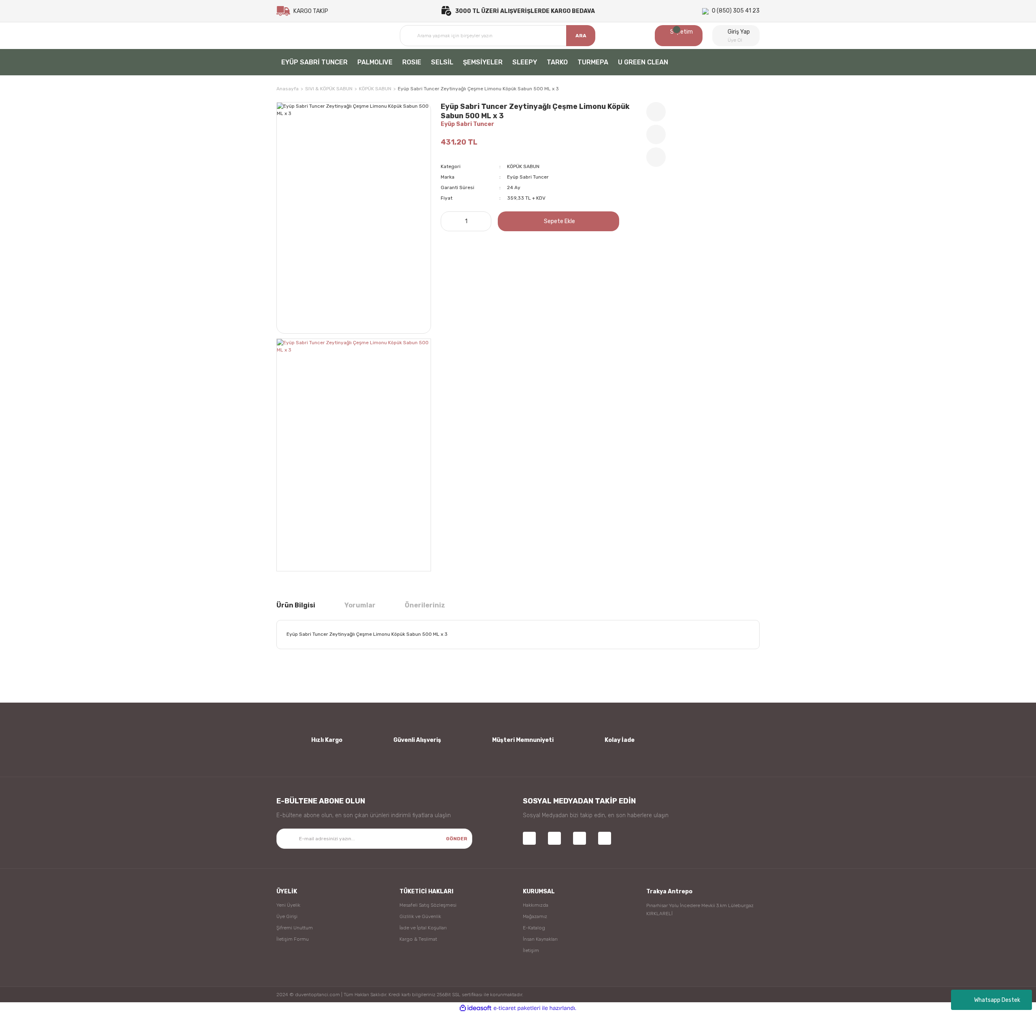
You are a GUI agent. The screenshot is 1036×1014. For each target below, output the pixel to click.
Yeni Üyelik (288, 905)
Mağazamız (535, 916)
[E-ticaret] (517, 1008)
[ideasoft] (475, 1008)
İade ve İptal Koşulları (423, 928)
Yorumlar (360, 605)
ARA (580, 35)
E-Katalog (534, 928)
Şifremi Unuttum (294, 928)
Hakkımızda (535, 905)
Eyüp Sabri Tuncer (467, 124)
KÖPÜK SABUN (523, 166)
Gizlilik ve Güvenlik (420, 916)
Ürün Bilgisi (295, 605)
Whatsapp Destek (997, 1000)
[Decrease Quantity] (449, 221)
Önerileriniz (425, 605)
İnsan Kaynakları (540, 939)
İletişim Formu (292, 939)
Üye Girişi (286, 916)
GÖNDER (456, 838)
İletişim (531, 950)
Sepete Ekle (559, 221)
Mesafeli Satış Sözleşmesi (427, 905)
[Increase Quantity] (483, 221)
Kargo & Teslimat (418, 939)
